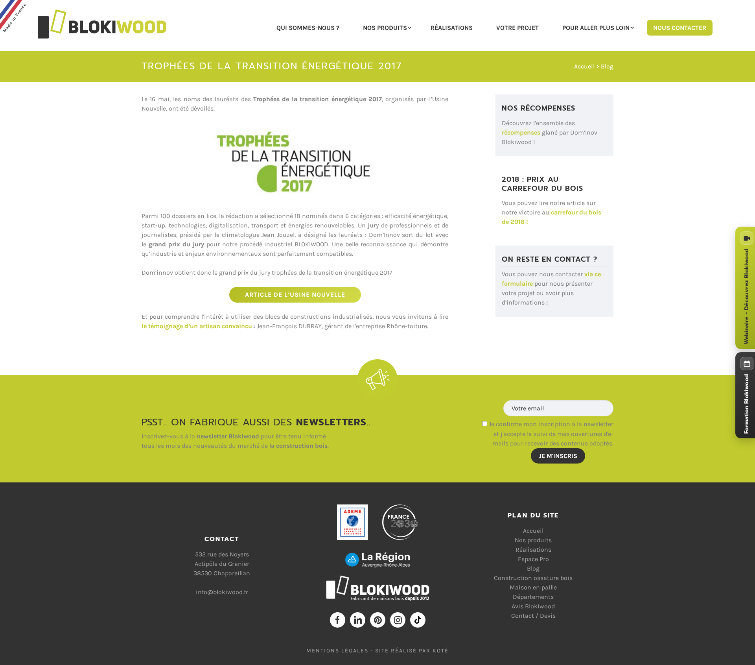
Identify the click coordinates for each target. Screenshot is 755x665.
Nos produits (385, 27)
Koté (441, 650)
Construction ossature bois (533, 578)
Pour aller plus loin (596, 27)
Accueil (584, 66)
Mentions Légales (337, 650)
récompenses (521, 132)
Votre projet (517, 27)
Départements (533, 596)
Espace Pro (533, 559)
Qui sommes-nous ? (307, 27)
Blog (607, 66)
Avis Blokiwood (533, 606)
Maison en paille (533, 587)
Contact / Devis (533, 615)
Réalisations (452, 27)
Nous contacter (679, 27)
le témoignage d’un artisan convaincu (197, 326)
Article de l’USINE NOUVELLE (295, 294)
